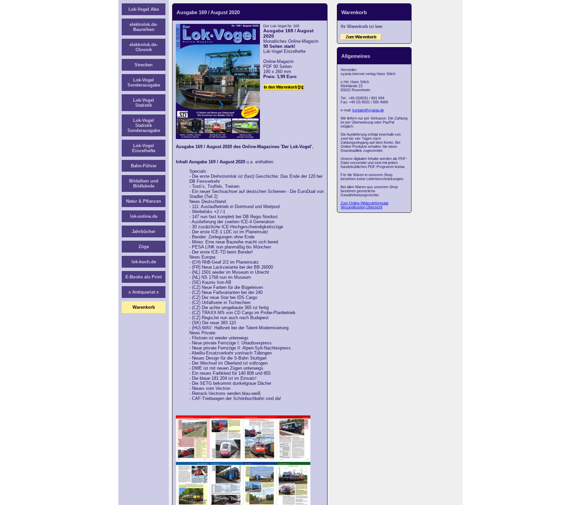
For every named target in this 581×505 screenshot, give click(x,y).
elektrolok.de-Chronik (143, 47)
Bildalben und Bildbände (143, 183)
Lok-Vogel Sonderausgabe (143, 82)
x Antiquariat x (143, 292)
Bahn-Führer (144, 165)
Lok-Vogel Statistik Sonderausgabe (143, 125)
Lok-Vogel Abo (143, 9)
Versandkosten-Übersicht (361, 207)
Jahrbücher (143, 231)
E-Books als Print (143, 276)
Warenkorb (143, 307)
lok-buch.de (143, 261)
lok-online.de (143, 216)
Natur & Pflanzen (143, 201)
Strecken (143, 64)
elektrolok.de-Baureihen (143, 27)
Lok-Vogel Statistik (143, 103)
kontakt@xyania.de (368, 110)
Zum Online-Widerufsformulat (364, 203)
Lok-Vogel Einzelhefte (143, 148)
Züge (144, 246)
